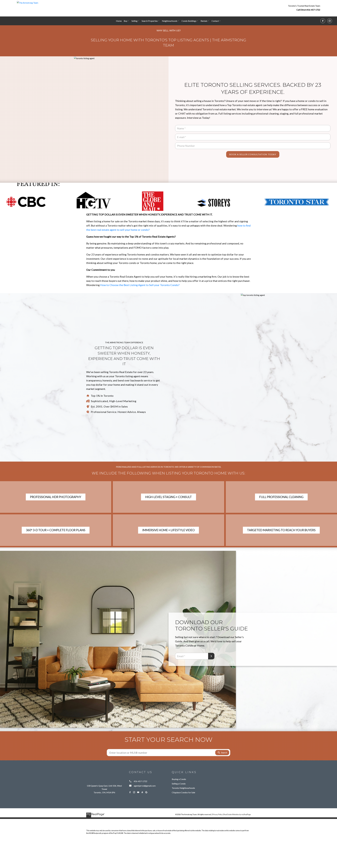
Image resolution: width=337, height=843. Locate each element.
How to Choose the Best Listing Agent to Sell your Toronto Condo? (139, 285)
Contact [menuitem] (215, 21)
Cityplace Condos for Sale (183, 792)
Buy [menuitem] (125, 21)
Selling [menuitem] (134, 21)
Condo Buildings (189, 21)
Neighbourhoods (169, 21)
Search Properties (150, 21)
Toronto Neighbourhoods (183, 788)
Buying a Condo (179, 779)
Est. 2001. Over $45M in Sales (109, 406)
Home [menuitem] (119, 21)
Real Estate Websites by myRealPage (237, 814)
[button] (304, 7)
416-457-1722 (313, 9)
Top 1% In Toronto (102, 395)
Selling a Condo (179, 783)
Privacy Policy (217, 814)
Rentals (204, 21)
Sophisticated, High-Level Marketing (113, 401)
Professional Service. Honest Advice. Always (118, 411)
